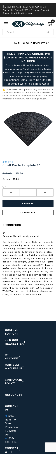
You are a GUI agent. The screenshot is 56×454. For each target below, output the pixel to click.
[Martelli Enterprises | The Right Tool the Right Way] (27, 23)
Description (11, 225)
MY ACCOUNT (11, 356)
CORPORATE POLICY (11, 381)
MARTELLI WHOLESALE (11, 366)
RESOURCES (11, 394)
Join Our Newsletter (11, 342)
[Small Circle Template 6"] (28, 130)
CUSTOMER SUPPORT (11, 332)
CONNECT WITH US (11, 450)
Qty (4, 186)
